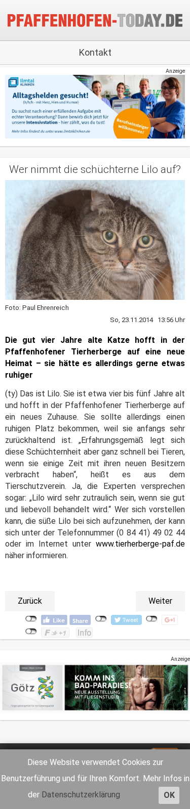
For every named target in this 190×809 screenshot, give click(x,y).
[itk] (95, 106)
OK (169, 795)
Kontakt (95, 52)
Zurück (30, 601)
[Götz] (95, 687)
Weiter (160, 601)
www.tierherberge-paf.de (140, 544)
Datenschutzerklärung (81, 794)
